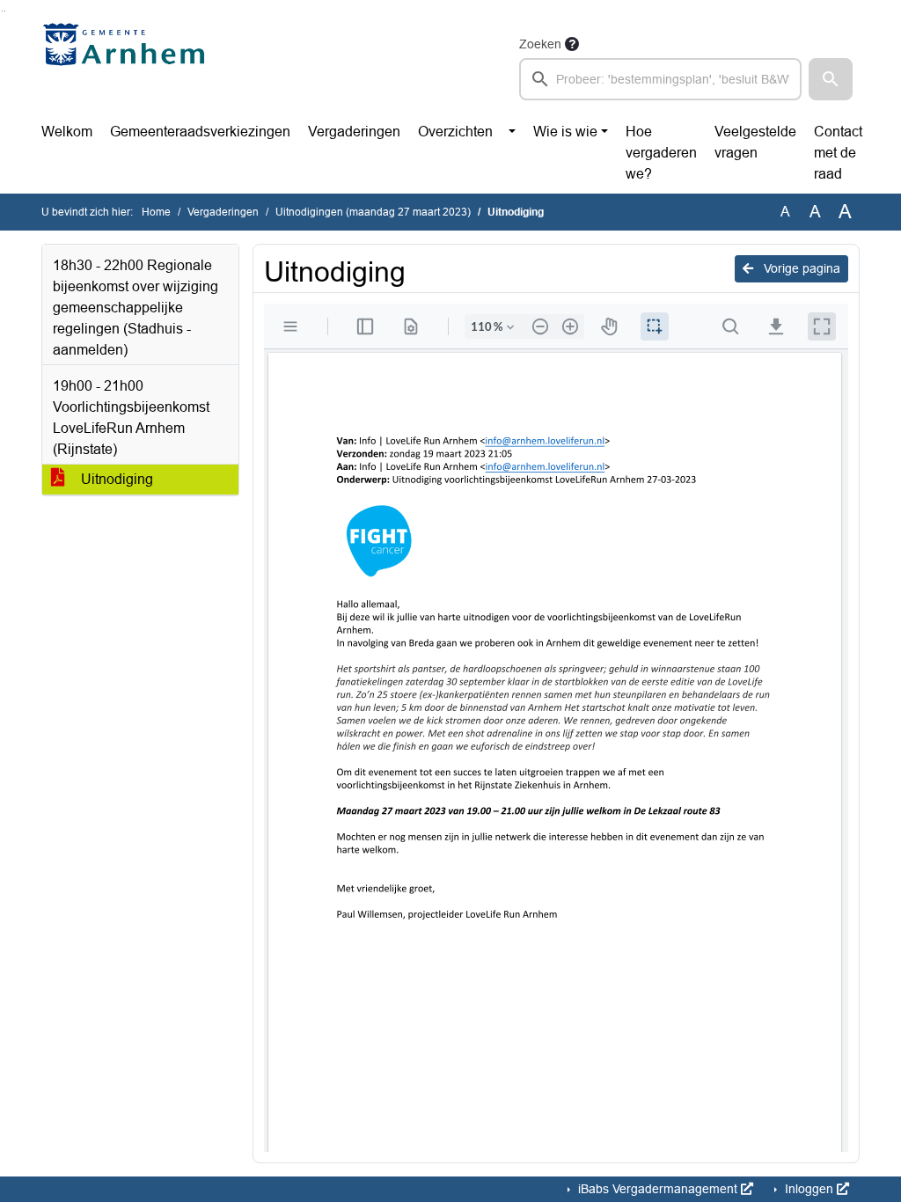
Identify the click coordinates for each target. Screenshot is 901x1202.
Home (156, 212)
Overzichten (455, 131)
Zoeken (540, 44)
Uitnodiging (115, 479)
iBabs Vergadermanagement (658, 1189)
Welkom (66, 131)
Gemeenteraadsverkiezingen (200, 131)
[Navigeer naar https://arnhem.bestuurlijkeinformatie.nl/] (128, 67)
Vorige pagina (800, 268)
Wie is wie (565, 131)
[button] (831, 79)
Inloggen (809, 1189)
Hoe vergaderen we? (661, 152)
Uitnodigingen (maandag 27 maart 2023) (373, 212)
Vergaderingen (354, 131)
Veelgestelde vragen (755, 142)
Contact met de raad (838, 152)
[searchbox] (660, 79)
